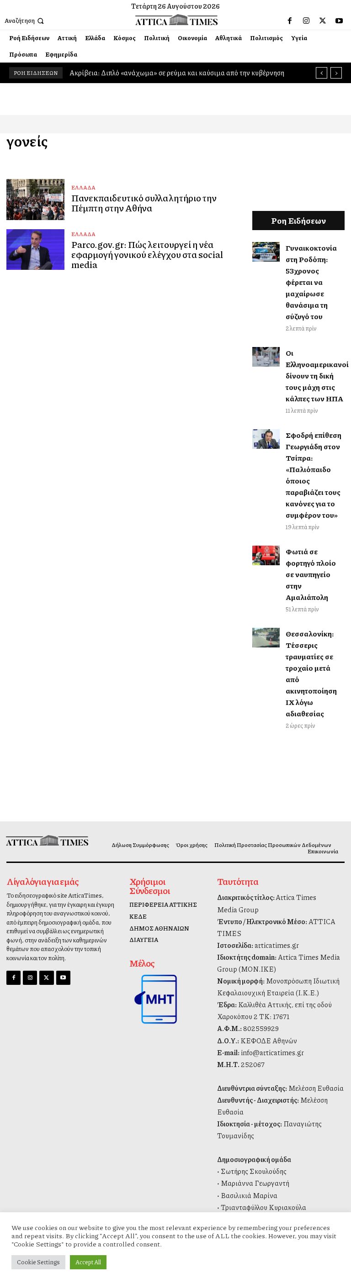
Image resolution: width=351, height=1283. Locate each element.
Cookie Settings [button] (38, 1262)
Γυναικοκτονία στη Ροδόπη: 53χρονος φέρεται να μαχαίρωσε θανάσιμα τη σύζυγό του (311, 281)
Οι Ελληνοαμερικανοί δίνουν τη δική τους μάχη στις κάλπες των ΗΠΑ (317, 375)
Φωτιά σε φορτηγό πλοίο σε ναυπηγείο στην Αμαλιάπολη (311, 574)
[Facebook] (289, 21)
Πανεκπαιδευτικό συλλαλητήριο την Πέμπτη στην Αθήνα (144, 202)
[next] (336, 73)
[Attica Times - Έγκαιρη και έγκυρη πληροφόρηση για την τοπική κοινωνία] (177, 19)
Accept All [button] (88, 1262)
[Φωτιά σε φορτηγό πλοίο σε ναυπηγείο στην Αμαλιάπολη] (266, 555)
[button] (25, 21)
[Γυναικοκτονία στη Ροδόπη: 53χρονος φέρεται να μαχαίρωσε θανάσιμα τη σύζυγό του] (266, 251)
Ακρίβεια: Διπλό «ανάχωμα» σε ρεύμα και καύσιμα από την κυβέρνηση (176, 73)
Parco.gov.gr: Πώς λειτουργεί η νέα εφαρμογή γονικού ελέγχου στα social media (147, 254)
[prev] (321, 73)
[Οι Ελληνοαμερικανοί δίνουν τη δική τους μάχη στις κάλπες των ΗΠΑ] (266, 356)
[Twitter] (322, 21)
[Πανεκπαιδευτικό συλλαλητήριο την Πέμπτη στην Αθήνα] (35, 199)
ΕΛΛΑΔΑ (83, 187)
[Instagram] (306, 21)
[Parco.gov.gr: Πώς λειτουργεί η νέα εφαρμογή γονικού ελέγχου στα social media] (35, 249)
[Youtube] (339, 21)
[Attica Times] (45, 840)
